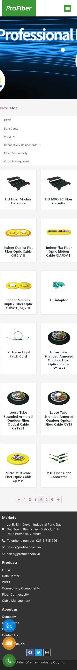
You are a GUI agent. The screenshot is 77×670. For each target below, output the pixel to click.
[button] (67, 8)
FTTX (7, 120)
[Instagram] (47, 652)
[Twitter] (38, 652)
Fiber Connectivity (16, 153)
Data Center (12, 128)
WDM (7, 136)
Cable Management (16, 161)
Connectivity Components (20, 145)
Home (4, 108)
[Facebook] (30, 652)
